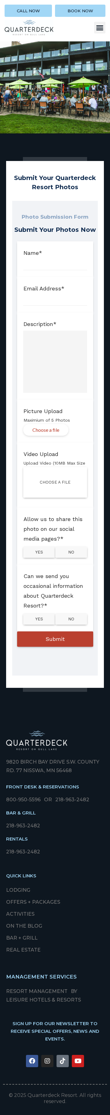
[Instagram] (47, 1061)
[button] (100, 27)
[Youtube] (78, 1061)
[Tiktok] (63, 1061)
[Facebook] (32, 1061)
